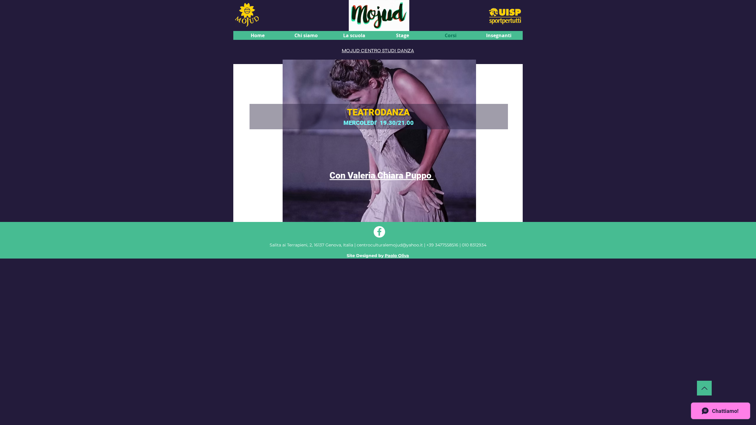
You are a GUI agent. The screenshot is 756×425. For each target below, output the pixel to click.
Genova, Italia (311, 245)
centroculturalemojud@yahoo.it (390, 245)
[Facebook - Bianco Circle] (379, 232)
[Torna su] (704, 388)
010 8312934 (474, 245)
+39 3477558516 (442, 245)
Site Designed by (378, 255)
